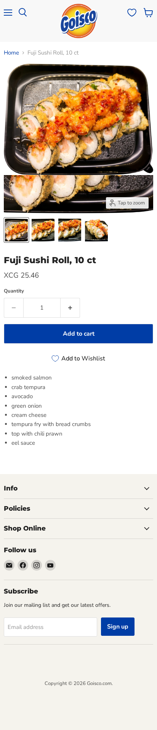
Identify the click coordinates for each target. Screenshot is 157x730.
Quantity (14, 291)
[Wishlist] (132, 12)
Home (11, 53)
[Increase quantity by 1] (70, 308)
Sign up (117, 626)
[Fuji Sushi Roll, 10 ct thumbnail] (16, 230)
